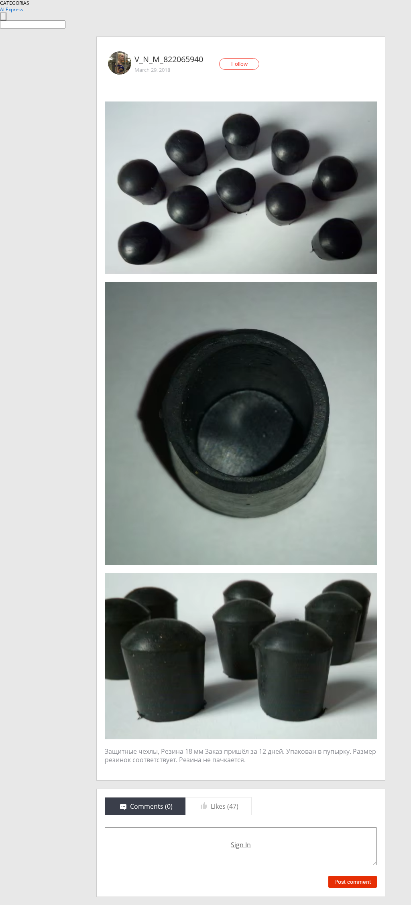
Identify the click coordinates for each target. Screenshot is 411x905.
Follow (239, 64)
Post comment (352, 882)
